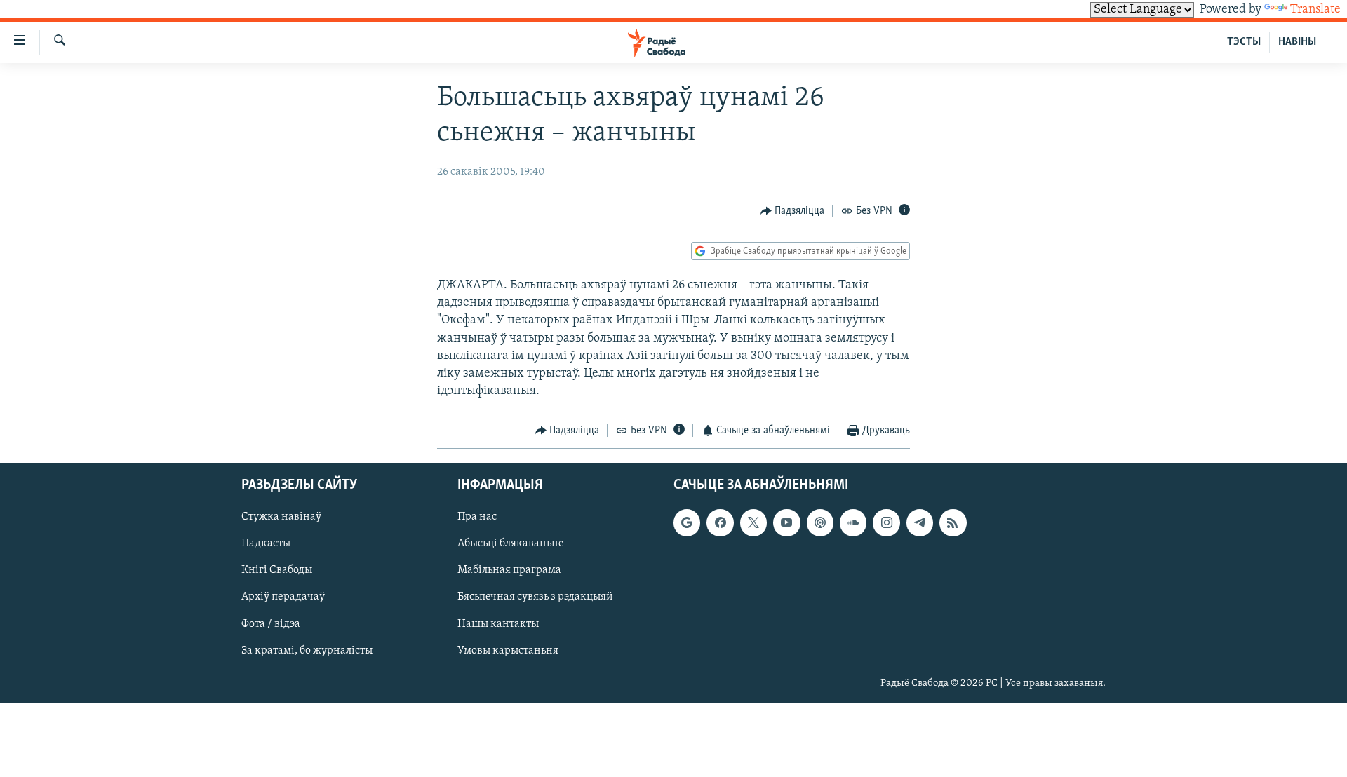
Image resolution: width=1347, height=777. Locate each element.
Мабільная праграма (509, 570)
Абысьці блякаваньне (510, 543)
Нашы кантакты (498, 623)
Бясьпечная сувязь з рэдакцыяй (535, 596)
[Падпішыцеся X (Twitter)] (753, 522)
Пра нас (477, 516)
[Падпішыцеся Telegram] (919, 522)
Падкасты (265, 543)
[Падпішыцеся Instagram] (886, 522)
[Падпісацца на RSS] (952, 522)
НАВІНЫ (1297, 42)
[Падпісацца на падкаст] (820, 522)
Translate (1315, 10)
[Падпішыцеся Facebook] (719, 522)
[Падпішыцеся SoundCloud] (853, 522)
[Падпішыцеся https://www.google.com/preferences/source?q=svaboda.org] (687, 522)
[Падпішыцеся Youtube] (786, 522)
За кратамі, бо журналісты (307, 650)
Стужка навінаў (281, 516)
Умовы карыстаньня (507, 650)
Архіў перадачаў (283, 596)
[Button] (792, 211)
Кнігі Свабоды (276, 570)
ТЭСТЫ (1244, 42)
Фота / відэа (270, 623)
